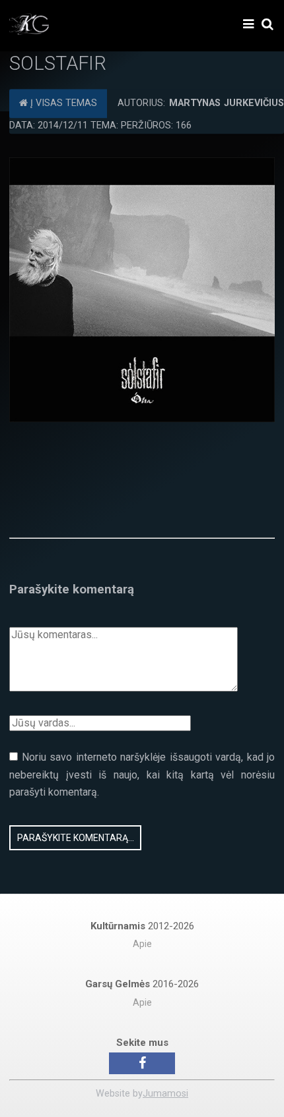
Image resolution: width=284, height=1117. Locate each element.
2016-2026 (142, 984)
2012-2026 (142, 926)
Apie (142, 944)
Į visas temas (62, 103)
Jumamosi (165, 1093)
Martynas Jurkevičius (226, 103)
